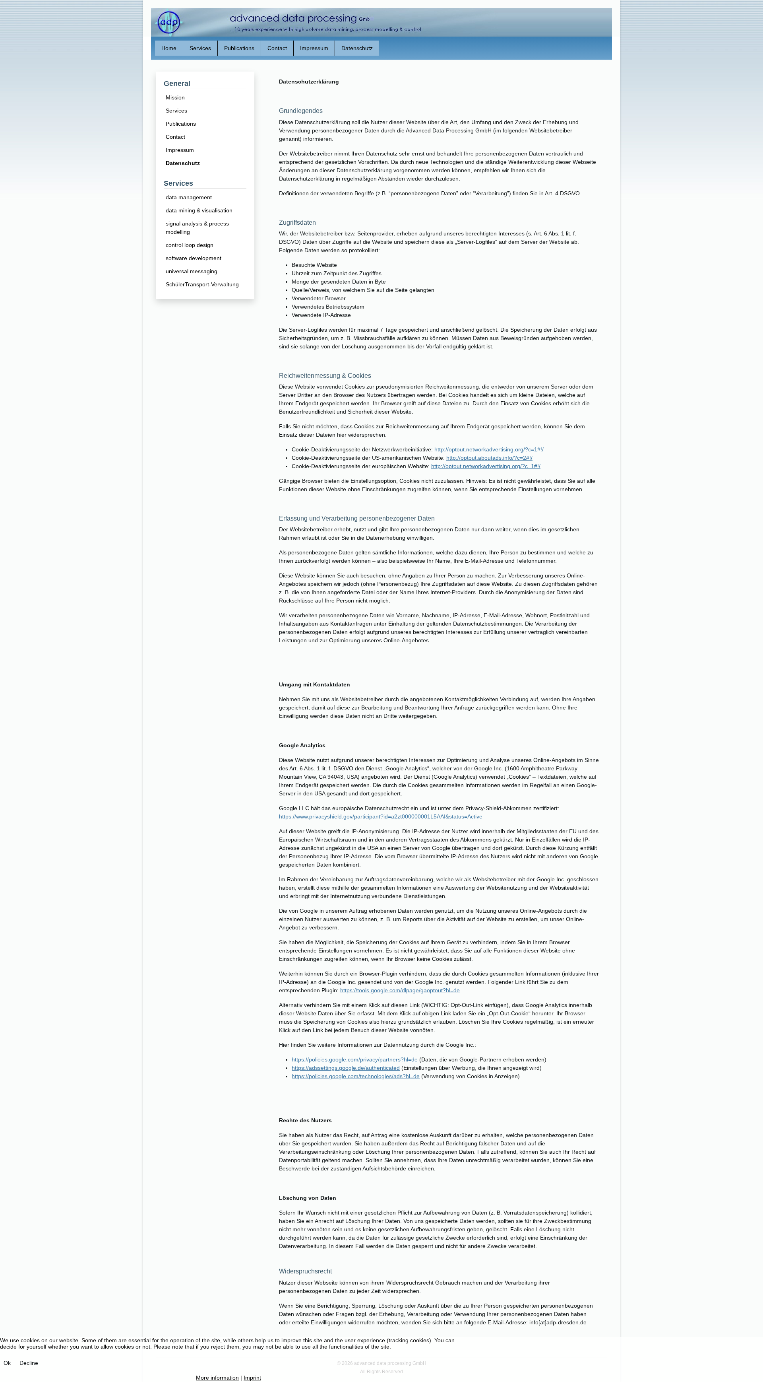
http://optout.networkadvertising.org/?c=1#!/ (489, 449)
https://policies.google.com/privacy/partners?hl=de (355, 1059)
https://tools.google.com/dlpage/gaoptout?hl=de (400, 990)
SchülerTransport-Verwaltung (202, 284)
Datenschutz (183, 163)
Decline (28, 1363)
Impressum (180, 150)
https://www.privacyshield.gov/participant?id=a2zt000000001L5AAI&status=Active (380, 816)
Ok (7, 1363)
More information (217, 1377)
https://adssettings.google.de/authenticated (346, 1068)
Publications (181, 124)
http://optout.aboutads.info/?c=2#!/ (489, 458)
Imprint (252, 1377)
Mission (175, 97)
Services (176, 110)
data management (189, 197)
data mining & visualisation (199, 210)
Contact (175, 137)
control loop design (189, 245)
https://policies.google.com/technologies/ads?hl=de (356, 1076)
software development (193, 258)
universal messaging (191, 271)
